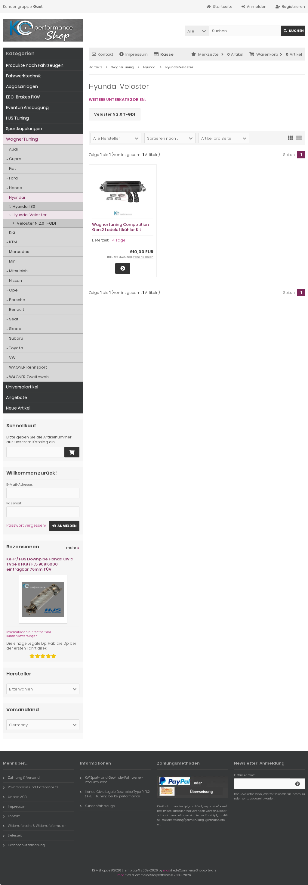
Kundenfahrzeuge (100, 805)
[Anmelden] (297, 784)
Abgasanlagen (22, 86)
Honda (15, 188)
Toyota (16, 348)
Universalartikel (22, 387)
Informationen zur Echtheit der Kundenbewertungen (28, 634)
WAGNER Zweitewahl (29, 377)
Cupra (15, 159)
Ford (13, 178)
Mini (13, 261)
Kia (12, 232)
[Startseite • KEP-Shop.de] (43, 30)
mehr (72, 547)
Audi (13, 149)
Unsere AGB (17, 796)
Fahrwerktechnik (23, 76)
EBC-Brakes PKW (23, 97)
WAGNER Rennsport (28, 367)
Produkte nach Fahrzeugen (34, 65)
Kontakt (105, 54)
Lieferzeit (15, 835)
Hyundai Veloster (30, 215)
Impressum (136, 54)
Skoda (15, 329)
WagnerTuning (22, 139)
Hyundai (17, 197)
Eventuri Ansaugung (27, 107)
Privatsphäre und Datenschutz (33, 787)
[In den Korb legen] (72, 452)
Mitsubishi (19, 271)
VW (12, 357)
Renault (16, 309)
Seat (14, 319)
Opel (14, 290)
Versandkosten (143, 257)
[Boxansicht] (290, 137)
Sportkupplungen (24, 129)
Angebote (16, 397)
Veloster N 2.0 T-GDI (36, 223)
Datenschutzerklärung (26, 845)
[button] (197, 31)
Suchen (293, 31)
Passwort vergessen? (26, 525)
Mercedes (19, 251)
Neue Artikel (18, 408)
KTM (13, 242)
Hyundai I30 (24, 206)
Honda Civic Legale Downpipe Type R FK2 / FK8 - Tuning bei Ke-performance (117, 794)
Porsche (17, 300)
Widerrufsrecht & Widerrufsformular (37, 825)
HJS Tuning (17, 118)
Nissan (15, 280)
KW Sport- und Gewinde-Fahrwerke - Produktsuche (114, 779)
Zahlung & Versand (24, 777)
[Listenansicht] (299, 137)
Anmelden (64, 526)
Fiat (12, 168)
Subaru (16, 338)
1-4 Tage (117, 240)
